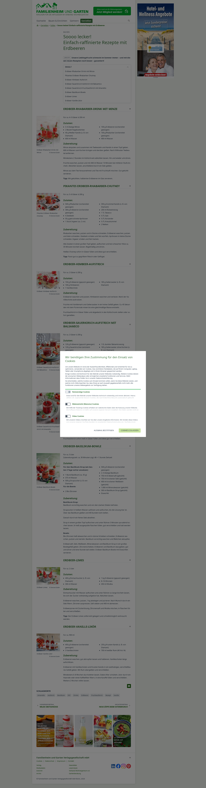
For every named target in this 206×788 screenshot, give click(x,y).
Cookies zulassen (130, 430)
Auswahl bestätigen (104, 430)
